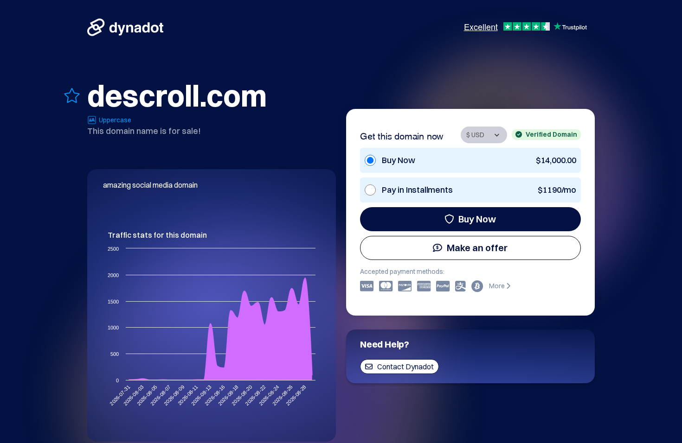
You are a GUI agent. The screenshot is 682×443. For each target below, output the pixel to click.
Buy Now (477, 219)
